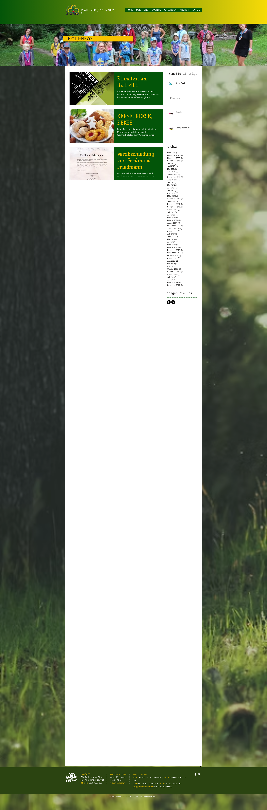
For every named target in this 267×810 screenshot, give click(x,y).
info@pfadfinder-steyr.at (92, 780)
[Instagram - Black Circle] (173, 302)
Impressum (144, 796)
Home (136, 796)
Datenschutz (153, 796)
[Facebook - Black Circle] (169, 302)
